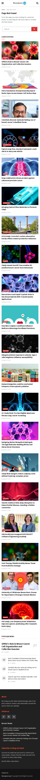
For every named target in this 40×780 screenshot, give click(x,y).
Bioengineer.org (6, 776)
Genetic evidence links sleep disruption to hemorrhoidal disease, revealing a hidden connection (18, 505)
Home (3, 9)
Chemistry (6, 203)
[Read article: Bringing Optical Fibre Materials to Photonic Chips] (20, 196)
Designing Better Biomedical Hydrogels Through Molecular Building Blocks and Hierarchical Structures (17, 444)
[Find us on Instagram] (14, 717)
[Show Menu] (3, 3)
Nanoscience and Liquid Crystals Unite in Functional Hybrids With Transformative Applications (18, 296)
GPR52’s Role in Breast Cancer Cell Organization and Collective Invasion (16, 646)
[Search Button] (37, 3)
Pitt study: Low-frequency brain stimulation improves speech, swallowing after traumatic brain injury (19, 624)
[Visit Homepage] (20, 3)
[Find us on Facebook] (4, 717)
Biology (5, 351)
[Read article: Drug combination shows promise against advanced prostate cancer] (20, 167)
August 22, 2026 (6, 67)
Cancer (5, 57)
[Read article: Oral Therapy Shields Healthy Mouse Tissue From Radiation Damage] (20, 552)
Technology (7, 86)
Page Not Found (11, 9)
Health (5, 321)
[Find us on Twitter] (9, 717)
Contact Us (5, 773)
